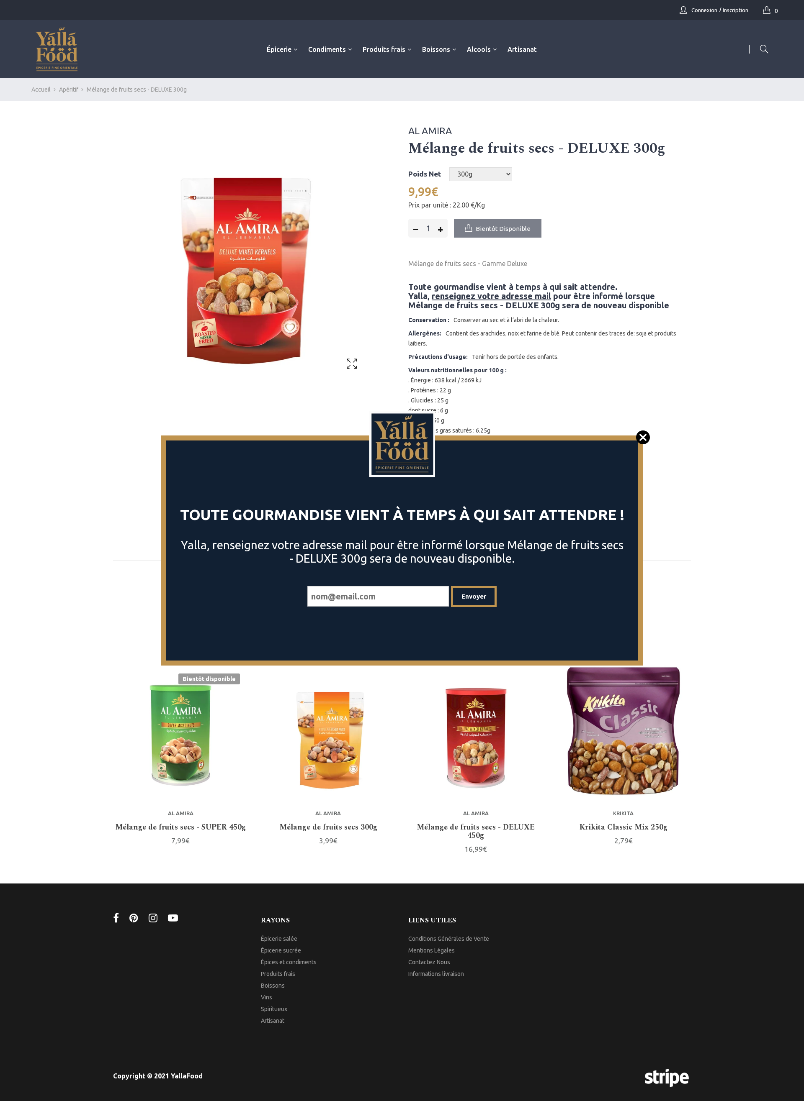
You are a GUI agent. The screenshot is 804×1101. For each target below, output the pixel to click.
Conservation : (428, 320)
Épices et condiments (289, 962)
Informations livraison (436, 973)
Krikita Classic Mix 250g (623, 827)
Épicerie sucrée (281, 950)
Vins (266, 997)
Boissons (273, 985)
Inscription (735, 10)
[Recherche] (758, 49)
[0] (769, 10)
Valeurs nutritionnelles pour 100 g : (457, 370)
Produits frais (278, 973)
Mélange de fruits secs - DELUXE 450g (476, 831)
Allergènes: (424, 333)
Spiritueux (274, 1009)
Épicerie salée (279, 938)
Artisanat (272, 1020)
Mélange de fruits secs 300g (328, 827)
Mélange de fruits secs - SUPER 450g (180, 827)
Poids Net (424, 174)
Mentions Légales (431, 950)
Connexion (704, 10)
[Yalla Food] (56, 49)
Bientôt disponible (209, 679)
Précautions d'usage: (438, 356)
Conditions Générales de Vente (448, 938)
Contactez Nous (429, 962)
